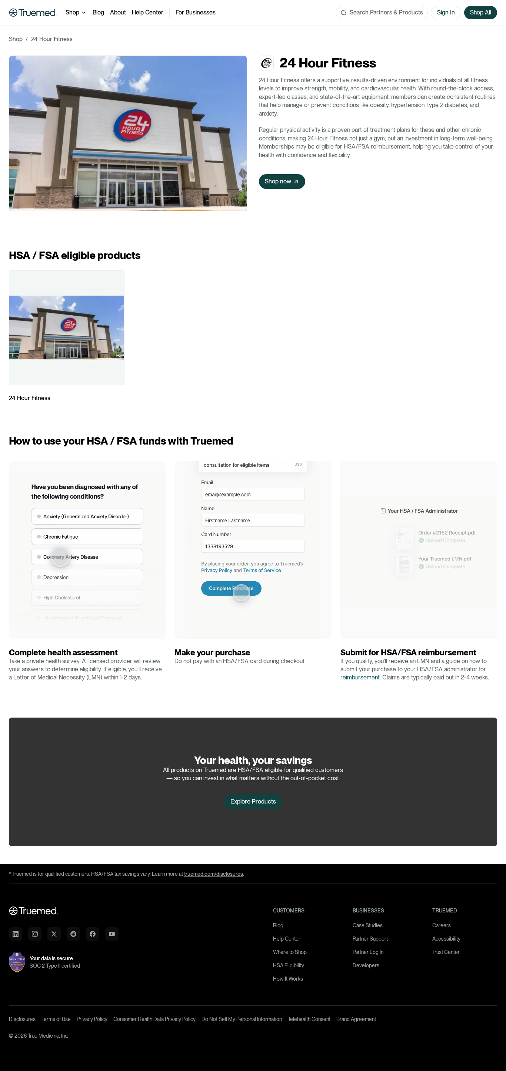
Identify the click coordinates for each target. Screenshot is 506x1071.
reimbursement (360, 677)
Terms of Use (56, 1019)
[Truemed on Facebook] (92, 934)
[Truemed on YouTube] (112, 934)
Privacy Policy (92, 1019)
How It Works (288, 979)
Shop (72, 12)
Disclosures (22, 1019)
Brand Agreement (356, 1019)
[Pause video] (16, 631)
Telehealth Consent (309, 1019)
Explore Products (253, 801)
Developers (366, 965)
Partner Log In (368, 952)
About (118, 12)
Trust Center (446, 952)
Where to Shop (290, 952)
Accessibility (446, 939)
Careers (441, 925)
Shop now (278, 181)
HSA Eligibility (288, 965)
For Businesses (196, 12)
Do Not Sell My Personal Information (242, 1019)
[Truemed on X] (54, 934)
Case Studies (368, 925)
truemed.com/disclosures (213, 874)
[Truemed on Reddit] (73, 934)
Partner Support (370, 939)
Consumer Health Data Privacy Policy (154, 1019)
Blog (98, 12)
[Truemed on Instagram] (34, 934)
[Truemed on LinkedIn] (15, 934)
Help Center (147, 12)
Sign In (446, 12)
